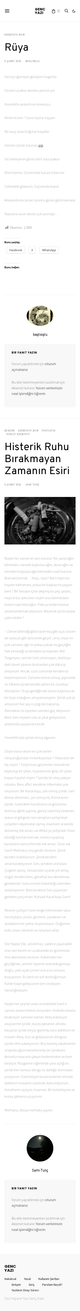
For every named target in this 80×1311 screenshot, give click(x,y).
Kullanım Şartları (48, 1279)
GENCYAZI (40, 11)
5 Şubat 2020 (12, 61)
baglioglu (33, 61)
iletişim (16, 1285)
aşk (40, 145)
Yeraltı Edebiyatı (18, 434)
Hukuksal (10, 1279)
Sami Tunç (32, 484)
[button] (74, 11)
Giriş (31, 1285)
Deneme (9, 430)
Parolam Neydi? (52, 1285)
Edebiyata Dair (14, 34)
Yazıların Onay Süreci (25, 1290)
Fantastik (48, 430)
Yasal (27, 1279)
